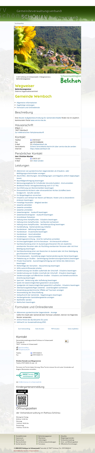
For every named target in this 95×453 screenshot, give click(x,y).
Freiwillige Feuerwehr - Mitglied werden (32, 202)
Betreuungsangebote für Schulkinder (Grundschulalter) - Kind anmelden (45, 183)
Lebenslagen (42, 440)
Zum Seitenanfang (24, 329)
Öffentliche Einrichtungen (69, 444)
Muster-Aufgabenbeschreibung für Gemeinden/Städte (40, 118)
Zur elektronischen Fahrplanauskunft (29, 132)
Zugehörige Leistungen (26, 105)
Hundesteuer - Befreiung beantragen (31, 229)
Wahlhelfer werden (24, 300)
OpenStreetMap (23, 348)
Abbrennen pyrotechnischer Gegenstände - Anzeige (37, 312)
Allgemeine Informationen (27, 103)
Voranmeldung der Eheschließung (30, 292)
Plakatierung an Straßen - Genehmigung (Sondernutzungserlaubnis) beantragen (48, 258)
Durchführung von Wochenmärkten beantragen (35, 188)
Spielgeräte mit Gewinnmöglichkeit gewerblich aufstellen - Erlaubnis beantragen (48, 285)
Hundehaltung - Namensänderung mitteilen (34, 227)
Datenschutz (20, 440)
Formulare (41, 444)
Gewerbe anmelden (24, 207)
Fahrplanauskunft (24, 350)
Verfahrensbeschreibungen (47, 442)
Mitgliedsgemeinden (67, 438)
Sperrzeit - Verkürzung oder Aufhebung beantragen (37, 280)
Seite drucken (39, 329)
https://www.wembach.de (40, 149)
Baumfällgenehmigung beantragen (30, 181)
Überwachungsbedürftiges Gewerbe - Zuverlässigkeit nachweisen (42, 288)
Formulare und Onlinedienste (28, 107)
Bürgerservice (45, 77)
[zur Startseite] (46, 20)
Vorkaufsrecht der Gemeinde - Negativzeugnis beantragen (39, 295)
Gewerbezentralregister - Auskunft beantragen (35, 215)
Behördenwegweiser (45, 436)
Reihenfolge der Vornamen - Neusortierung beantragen (38, 266)
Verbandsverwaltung (67, 440)
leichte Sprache (21, 444)
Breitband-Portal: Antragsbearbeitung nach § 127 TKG (38, 185)
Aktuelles (64, 436)
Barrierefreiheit (21, 442)
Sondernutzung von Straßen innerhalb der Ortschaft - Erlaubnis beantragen (46, 273)
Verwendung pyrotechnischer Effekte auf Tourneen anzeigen (40, 290)
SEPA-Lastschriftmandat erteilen (29, 268)
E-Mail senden (38, 161)
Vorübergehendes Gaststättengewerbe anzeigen (35, 297)
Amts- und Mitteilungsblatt (69, 442)
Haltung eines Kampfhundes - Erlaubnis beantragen (37, 219)
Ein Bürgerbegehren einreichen (29, 195)
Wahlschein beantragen (26, 302)
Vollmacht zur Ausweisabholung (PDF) (31, 322)
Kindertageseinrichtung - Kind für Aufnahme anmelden (38, 239)
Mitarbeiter (42, 438)
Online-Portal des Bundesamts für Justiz (32, 320)
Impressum (19, 438)
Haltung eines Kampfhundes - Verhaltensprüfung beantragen (41, 224)
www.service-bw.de (38, 120)
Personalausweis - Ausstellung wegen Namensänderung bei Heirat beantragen (47, 256)
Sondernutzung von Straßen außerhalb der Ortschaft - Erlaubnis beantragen (46, 271)
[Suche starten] (14, 27)
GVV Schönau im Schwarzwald (27, 77)
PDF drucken (55, 329)
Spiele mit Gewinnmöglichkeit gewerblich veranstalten (38, 283)
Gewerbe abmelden (24, 205)
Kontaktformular (21, 436)
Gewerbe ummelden (25, 210)
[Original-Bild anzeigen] (22, 406)
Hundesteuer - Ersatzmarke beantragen (32, 232)
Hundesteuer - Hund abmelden (29, 234)
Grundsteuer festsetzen (26, 217)
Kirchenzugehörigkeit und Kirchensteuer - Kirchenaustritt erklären (42, 241)
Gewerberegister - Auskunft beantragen (32, 212)
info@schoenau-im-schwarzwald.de (30, 382)
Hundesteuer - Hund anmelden (29, 236)
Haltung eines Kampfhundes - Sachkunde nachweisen (38, 222)
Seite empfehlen (73, 329)
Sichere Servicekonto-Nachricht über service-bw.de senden (53, 146)
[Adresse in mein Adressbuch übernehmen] (67, 343)
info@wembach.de (39, 144)
